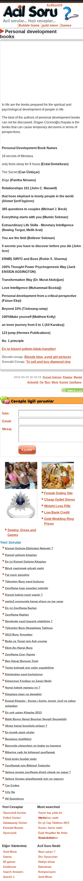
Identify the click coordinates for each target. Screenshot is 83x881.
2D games (9, 861)
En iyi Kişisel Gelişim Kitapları (25, 561)
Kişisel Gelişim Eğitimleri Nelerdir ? (29, 548)
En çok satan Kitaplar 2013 (23, 712)
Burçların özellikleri (18, 739)
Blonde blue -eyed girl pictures (47, 357)
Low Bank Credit (57, 512)
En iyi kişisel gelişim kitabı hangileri (29, 349)
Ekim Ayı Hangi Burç (19, 647)
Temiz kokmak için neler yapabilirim (29, 667)
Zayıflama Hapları (17, 614)
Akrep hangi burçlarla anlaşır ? (26, 725)
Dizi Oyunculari (48, 856)
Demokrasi (45, 866)
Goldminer (9, 866)
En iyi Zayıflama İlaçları (21, 608)
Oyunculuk (10, 832)
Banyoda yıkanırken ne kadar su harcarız (33, 745)
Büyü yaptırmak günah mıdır (24, 568)
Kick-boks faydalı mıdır (21, 758)
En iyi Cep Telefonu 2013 (53, 822)
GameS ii (9, 876)
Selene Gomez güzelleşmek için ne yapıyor (34, 778)
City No (10, 792)
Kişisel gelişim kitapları (21, 555)
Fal (42, 382)
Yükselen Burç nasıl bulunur (24, 581)
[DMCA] (72, 391)
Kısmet (63, 382)
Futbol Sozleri (12, 817)
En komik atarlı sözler (19, 732)
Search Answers (13, 871)
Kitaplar (68, 377)
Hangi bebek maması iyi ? (22, 687)
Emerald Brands (13, 827)
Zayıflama (75, 382)
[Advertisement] (42, 71)
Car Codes (12, 785)
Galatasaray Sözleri (15, 822)
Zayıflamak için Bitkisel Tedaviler (27, 765)
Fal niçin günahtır (17, 574)
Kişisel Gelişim (52, 377)
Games (66, 25)
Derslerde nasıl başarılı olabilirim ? (29, 621)
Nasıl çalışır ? (46, 851)
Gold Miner (10, 851)
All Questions (14, 798)
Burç (48, 382)
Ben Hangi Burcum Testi (21, 661)
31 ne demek (46, 837)
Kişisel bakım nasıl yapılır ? (24, 594)
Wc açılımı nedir (48, 817)
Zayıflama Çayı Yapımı (20, 654)
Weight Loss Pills (57, 506)
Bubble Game (29, 25)
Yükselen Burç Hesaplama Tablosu (29, 627)
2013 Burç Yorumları (18, 634)
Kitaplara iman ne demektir (23, 694)
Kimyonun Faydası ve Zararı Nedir (28, 680)
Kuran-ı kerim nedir (50, 827)
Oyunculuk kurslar (14, 812)
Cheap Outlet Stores (59, 499)
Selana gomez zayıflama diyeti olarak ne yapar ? (38, 772)
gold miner (50, 25)
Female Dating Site (58, 493)
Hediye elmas (46, 861)
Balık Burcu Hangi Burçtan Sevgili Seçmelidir (36, 719)
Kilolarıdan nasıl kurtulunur (24, 674)
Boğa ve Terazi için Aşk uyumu (26, 641)
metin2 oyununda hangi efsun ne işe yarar (34, 601)
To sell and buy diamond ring (48, 361)
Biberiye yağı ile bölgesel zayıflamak (30, 752)
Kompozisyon (47, 871)
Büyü (55, 382)
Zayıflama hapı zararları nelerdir (26, 588)
